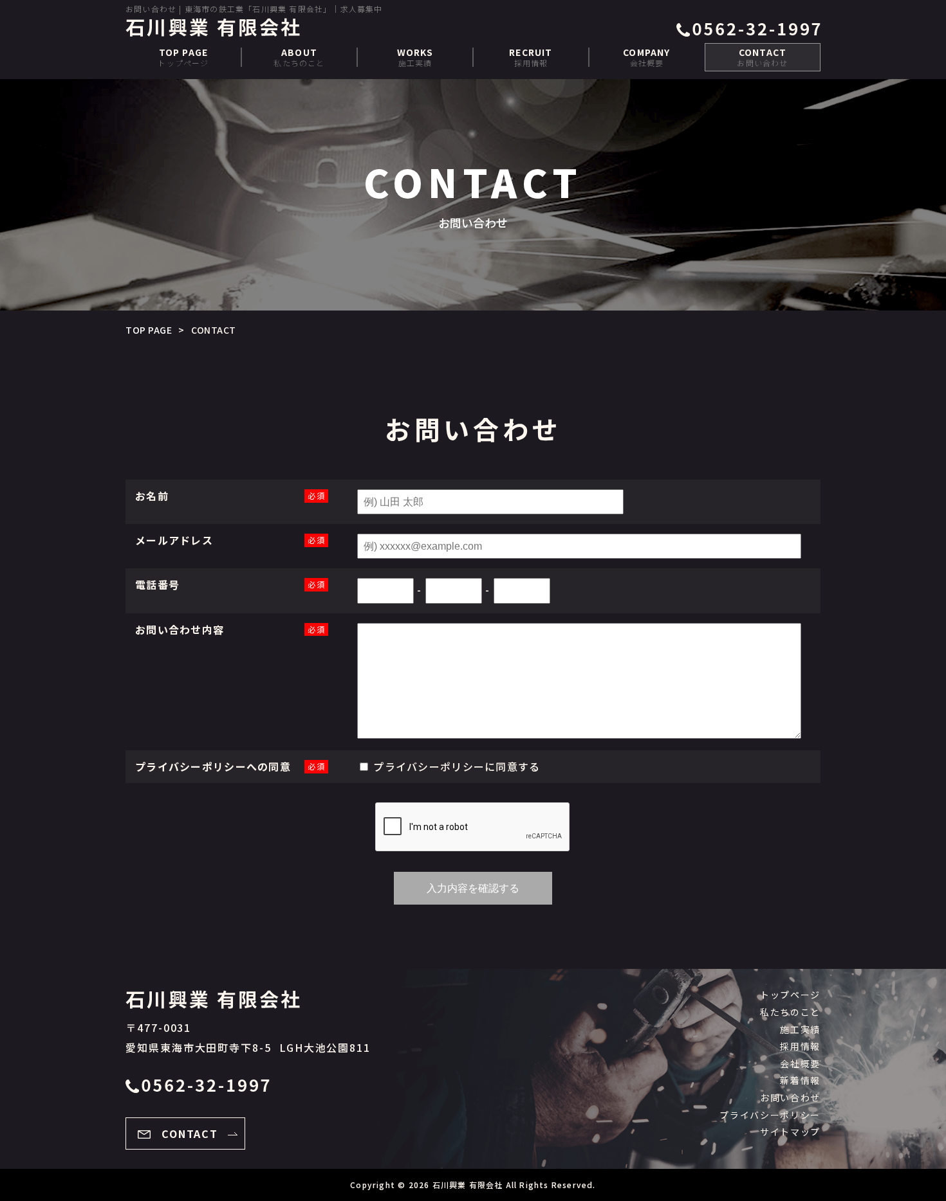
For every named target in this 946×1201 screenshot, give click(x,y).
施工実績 (415, 57)
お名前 (152, 495)
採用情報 (530, 57)
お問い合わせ (762, 57)
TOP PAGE (148, 329)
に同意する (456, 766)
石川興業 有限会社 (467, 1184)
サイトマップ (790, 1131)
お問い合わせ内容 (179, 629)
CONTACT (190, 1133)
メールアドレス (174, 540)
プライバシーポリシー (429, 766)
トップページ (183, 57)
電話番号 (157, 584)
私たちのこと (299, 57)
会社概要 (646, 57)
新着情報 (800, 1080)
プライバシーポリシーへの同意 (213, 766)
